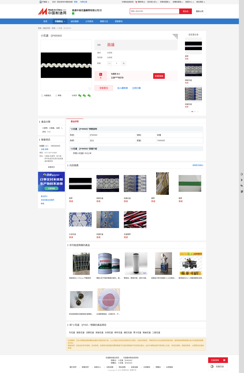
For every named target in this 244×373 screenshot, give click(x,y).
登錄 (75, 2)
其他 (53, 28)
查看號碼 (159, 76)
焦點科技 (125, 370)
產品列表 (46, 28)
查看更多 (51, 167)
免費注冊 (83, 2)
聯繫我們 (85, 367)
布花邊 (72, 332)
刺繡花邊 (188, 104)
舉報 (59, 95)
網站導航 (199, 2)
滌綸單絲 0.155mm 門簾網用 (80, 278)
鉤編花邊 (147, 332)
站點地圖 (109, 367)
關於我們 (73, 367)
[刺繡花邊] (193, 93)
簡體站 (158, 367)
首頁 (39, 28)
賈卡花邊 (137, 332)
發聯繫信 (104, 88)
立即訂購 (136, 88)
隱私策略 (122, 367)
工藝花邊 (156, 332)
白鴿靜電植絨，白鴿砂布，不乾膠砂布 (110, 314)
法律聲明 (146, 367)
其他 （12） (47, 132)
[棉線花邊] (193, 69)
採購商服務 (177, 2)
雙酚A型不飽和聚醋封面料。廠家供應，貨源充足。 (115, 278)
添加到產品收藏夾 (47, 200)
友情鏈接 (169, 367)
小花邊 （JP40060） (125, 360)
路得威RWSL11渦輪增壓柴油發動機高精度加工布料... (198, 278)
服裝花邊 (80, 332)
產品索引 (44, 196)
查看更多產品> (198, 165)
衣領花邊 (109, 332)
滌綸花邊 (99, 332)
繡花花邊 (128, 332)
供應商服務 (164, 2)
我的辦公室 (151, 2)
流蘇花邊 (90, 332)
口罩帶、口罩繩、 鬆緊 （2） (53, 128)
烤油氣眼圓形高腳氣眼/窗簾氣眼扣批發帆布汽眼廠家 (89, 314)
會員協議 (134, 367)
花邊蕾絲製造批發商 (131, 357)
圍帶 (186, 56)
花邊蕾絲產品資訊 (112, 357)
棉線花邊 (188, 80)
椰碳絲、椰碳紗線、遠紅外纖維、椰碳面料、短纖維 (143, 278)
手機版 (44, 2)
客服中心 (188, 2)
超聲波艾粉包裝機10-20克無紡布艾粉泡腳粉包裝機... (171, 278)
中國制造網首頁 (128, 2)
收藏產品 (47, 95)
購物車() (141, 2)
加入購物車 (122, 88)
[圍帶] (193, 45)
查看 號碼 (44, 149)
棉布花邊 (118, 332)
